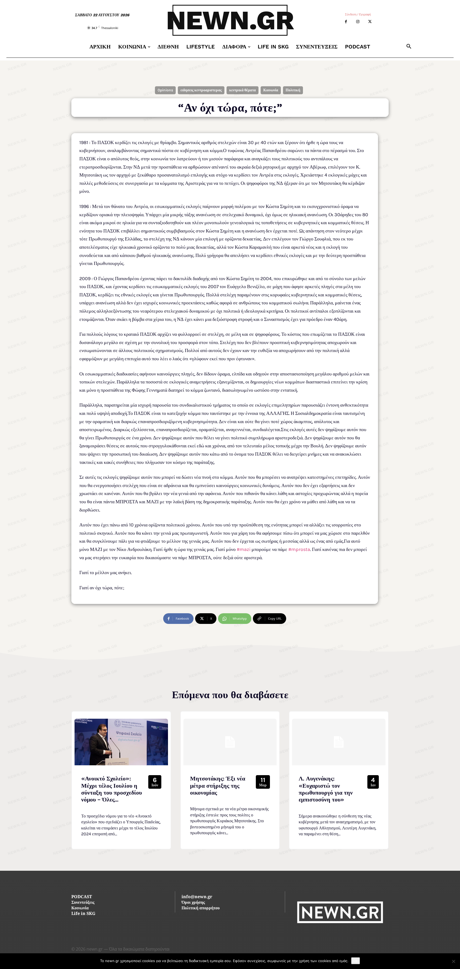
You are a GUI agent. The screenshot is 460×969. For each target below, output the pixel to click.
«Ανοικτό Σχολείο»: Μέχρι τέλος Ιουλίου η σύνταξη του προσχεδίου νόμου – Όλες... (111, 789)
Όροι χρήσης (193, 902)
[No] (453, 961)
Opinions (165, 90)
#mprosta (299, 549)
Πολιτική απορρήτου (201, 908)
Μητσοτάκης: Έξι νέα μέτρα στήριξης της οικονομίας (217, 785)
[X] (370, 21)
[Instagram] (358, 21)
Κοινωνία (270, 90)
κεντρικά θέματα (242, 90)
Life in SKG (83, 914)
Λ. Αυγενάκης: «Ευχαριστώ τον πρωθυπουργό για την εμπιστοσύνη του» (326, 789)
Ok (355, 961)
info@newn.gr (197, 897)
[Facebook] (346, 21)
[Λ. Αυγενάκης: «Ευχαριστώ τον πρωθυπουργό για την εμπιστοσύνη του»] (338, 742)
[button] (408, 46)
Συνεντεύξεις (83, 902)
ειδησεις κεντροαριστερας (201, 90)
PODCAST (81, 897)
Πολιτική (293, 90)
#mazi (243, 549)
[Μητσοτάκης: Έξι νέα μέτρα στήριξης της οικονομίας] (230, 742)
